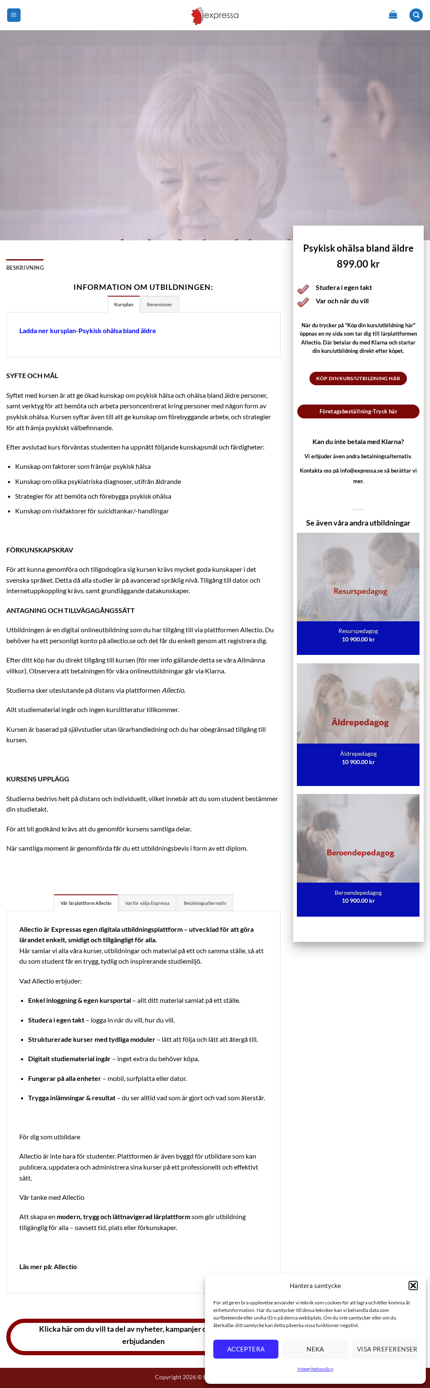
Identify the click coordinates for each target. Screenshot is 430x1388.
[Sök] (416, 15)
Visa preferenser (387, 1349)
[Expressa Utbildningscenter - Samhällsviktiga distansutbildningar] (215, 15)
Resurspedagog (358, 630)
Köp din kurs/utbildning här (358, 378)
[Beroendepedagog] (358, 855)
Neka (315, 1349)
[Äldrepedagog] (358, 724)
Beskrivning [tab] (25, 267)
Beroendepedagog (358, 892)
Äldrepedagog (358, 753)
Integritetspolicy (315, 1369)
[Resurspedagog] (358, 594)
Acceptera (246, 1349)
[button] (413, 1285)
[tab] (124, 304)
